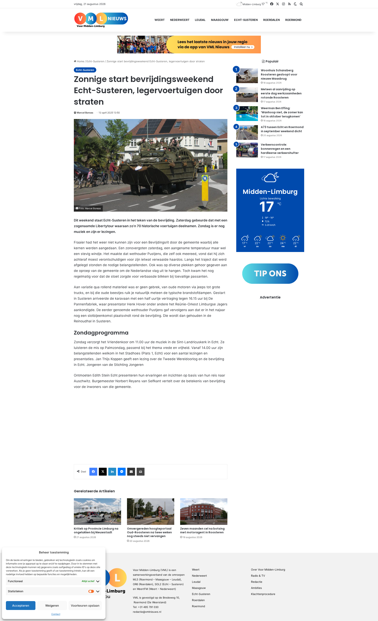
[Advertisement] (270, 327)
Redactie (256, 581)
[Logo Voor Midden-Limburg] (101, 20)
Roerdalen (271, 19)
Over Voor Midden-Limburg (268, 569)
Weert (160, 19)
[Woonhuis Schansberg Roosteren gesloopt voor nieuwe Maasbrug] (247, 75)
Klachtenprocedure (263, 594)
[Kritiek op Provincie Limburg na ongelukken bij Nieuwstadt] (97, 511)
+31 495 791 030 (148, 607)
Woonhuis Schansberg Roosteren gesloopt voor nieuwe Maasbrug (279, 74)
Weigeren (52, 605)
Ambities (256, 587)
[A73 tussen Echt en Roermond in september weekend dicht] (247, 132)
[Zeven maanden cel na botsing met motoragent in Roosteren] (203, 511)
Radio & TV (258, 575)
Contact (55, 614)
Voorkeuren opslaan (85, 605)
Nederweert (179, 19)
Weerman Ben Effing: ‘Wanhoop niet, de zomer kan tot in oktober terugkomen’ (282, 112)
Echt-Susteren (246, 19)
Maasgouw (220, 19)
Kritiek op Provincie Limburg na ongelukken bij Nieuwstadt (96, 530)
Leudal (200, 19)
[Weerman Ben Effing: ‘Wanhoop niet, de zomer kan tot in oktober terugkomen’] (247, 113)
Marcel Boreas (85, 112)
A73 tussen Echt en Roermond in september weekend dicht (282, 129)
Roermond (293, 19)
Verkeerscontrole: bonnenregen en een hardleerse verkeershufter (280, 149)
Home (80, 61)
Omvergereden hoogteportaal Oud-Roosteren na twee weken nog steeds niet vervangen (149, 532)
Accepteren (20, 605)
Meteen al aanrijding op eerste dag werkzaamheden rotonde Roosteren (281, 93)
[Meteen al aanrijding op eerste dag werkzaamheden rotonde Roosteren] (247, 94)
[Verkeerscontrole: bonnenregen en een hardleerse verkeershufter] (247, 150)
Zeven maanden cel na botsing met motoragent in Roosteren (202, 530)
